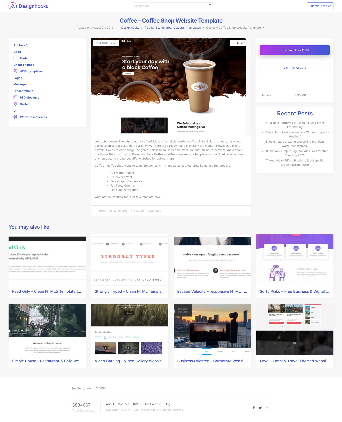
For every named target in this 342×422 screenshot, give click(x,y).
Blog (167, 404)
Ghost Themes (24, 65)
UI (15, 110)
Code (17, 52)
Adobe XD (21, 45)
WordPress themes (33, 117)
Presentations (23, 91)
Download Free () (295, 50)
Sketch (24, 104)
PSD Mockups (29, 97)
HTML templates (31, 71)
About (110, 404)
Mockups (20, 84)
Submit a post (151, 404)
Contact (123, 404)
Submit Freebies (320, 6)
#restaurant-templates (146, 210)
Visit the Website (295, 67)
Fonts (23, 58)
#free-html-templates (113, 210)
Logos (18, 78)
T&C (135, 404)
